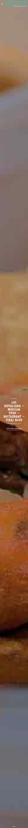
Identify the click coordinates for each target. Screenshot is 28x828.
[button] (12, 826)
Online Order (14, 428)
